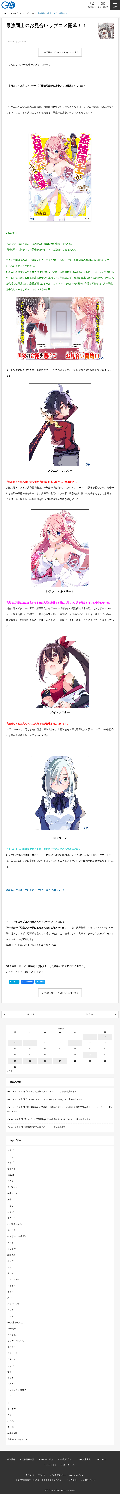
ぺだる (10, 1242)
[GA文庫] (8, 5)
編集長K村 (12, 1433)
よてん (10, 1292)
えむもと (11, 1347)
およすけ (11, 1285)
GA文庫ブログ (66, 1459)
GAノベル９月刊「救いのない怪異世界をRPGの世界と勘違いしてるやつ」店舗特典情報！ (49, 1119)
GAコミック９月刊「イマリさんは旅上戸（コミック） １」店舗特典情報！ (42, 1091)
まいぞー (11, 1408)
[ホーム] (5, 13)
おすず (10, 1150)
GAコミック (51, 1465)
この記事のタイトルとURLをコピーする (60, 52)
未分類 (10, 1427)
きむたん (11, 1230)
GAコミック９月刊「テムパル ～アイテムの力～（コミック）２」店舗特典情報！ (45, 1099)
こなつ (10, 1365)
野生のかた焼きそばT (17, 1439)
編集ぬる (11, 1255)
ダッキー (11, 1378)
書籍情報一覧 (28, 1459)
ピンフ (10, 1402)
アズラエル (22, 42)
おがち (10, 1205)
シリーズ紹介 (47, 1459)
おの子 (10, 1181)
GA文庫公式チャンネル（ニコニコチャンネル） (40, 1480)
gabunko (11, 1175)
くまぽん (11, 1359)
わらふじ (11, 1421)
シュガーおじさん (15, 1341)
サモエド (11, 1168)
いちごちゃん (13, 1279)
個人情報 (72, 1480)
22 (90, 1055)
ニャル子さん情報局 (16, 1390)
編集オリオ (12, 1193)
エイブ (10, 1162)
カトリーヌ (12, 1353)
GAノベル (101, 1459)
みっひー (11, 1298)
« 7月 (9, 1071)
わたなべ (11, 1156)
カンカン (11, 1310)
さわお (10, 1273)
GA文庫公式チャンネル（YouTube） (68, 1475)
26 (45, 1061)
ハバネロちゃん (14, 1224)
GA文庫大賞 (85, 1459)
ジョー (10, 1267)
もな (9, 1415)
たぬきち (11, 1384)
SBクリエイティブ (36, 1475)
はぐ (9, 1396)
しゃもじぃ (12, 1316)
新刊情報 (11, 1459)
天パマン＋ (12, 1187)
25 (30, 1061)
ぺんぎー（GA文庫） (17, 1236)
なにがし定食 (13, 1304)
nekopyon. (12, 1328)
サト (9, 1372)
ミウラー (11, 1248)
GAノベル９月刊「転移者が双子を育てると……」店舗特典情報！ (37, 1127)
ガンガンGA (68, 1465)
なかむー (11, 1261)
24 (15, 1061)
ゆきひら (11, 1218)
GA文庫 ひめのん (15, 1322)
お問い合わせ (89, 1480)
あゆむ (10, 1212)
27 (60, 1061)
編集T (10, 1199)
